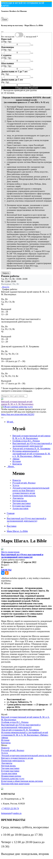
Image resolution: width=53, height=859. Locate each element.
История (16, 461)
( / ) (6, 40)
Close (4, 20)
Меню (11, 466)
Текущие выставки (21, 503)
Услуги (15, 485)
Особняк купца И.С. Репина (26, 441)
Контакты (17, 464)
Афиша (15, 459)
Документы (18, 498)
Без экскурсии (7, 36)
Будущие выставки (21, 506)
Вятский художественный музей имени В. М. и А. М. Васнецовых (31, 436)
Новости (16, 480)
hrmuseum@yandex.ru (11, 813)
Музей (10, 422)
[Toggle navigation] (2, 417)
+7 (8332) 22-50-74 (10, 808)
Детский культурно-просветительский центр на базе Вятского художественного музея (30, 490)
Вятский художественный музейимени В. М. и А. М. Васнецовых (17, 402)
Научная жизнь (19, 501)
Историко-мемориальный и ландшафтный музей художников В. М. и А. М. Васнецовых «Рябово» (31, 453)
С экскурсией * (31, 36)
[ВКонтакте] (3, 573)
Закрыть (5, 273)
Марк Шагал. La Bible (17, 531)
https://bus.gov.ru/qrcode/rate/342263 (17, 414)
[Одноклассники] (6, 573)
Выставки (11, 526)
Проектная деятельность (24, 495)
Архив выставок (20, 508)
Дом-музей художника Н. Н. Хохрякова (31, 448)
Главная (10, 513)
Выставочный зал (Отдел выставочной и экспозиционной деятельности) (32, 444)
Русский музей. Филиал (23, 483)
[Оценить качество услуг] (17, 406)
